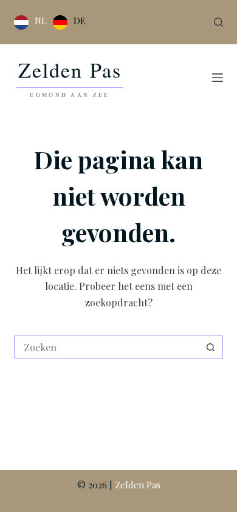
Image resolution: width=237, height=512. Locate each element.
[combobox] (107, 347)
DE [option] (80, 21)
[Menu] (217, 77)
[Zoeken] (218, 22)
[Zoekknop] (210, 347)
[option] (69, 22)
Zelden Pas (137, 485)
